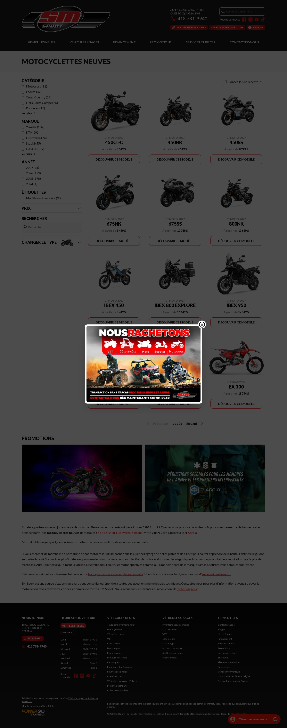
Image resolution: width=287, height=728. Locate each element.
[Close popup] (202, 324)
